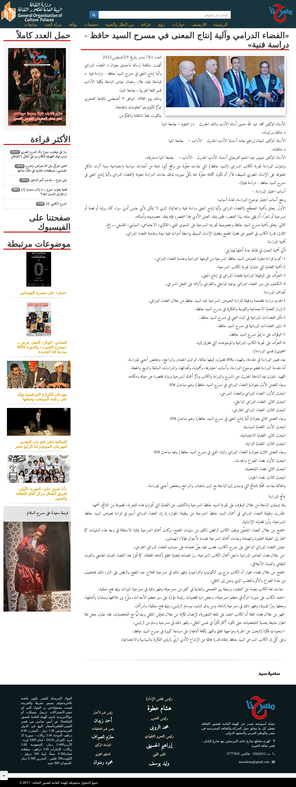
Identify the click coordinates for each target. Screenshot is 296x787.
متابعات (30, 24)
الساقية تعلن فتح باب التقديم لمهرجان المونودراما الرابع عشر (41, 444)
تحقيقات (91, 24)
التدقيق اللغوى (103, 754)
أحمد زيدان (103, 721)
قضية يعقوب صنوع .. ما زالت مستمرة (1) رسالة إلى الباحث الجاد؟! (40, 192)
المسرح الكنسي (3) (52, 204)
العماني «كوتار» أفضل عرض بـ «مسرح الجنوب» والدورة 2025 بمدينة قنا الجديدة (42, 346)
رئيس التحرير (159, 718)
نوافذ (72, 24)
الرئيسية (220, 24)
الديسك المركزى (103, 745)
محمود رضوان (103, 762)
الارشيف (199, 24)
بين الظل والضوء (119, 24)
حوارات (178, 24)
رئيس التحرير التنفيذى (159, 736)
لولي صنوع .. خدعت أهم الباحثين (44, 180)
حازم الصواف (103, 737)
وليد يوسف (159, 763)
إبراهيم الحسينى (159, 745)
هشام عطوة (159, 708)
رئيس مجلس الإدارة (159, 699)
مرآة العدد (53, 24)
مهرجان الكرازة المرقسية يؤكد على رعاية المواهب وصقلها (42, 396)
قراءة (146, 24)
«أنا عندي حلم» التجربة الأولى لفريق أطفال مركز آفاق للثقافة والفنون (41, 493)
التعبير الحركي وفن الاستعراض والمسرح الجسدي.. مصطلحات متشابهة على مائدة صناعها (41, 168)
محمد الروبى (159, 727)
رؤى (161, 24)
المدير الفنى (159, 754)
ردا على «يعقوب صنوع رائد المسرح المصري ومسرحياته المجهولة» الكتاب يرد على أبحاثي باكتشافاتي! (39, 154)
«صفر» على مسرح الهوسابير (43, 292)
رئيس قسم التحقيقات (103, 729)
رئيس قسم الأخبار (103, 712)
